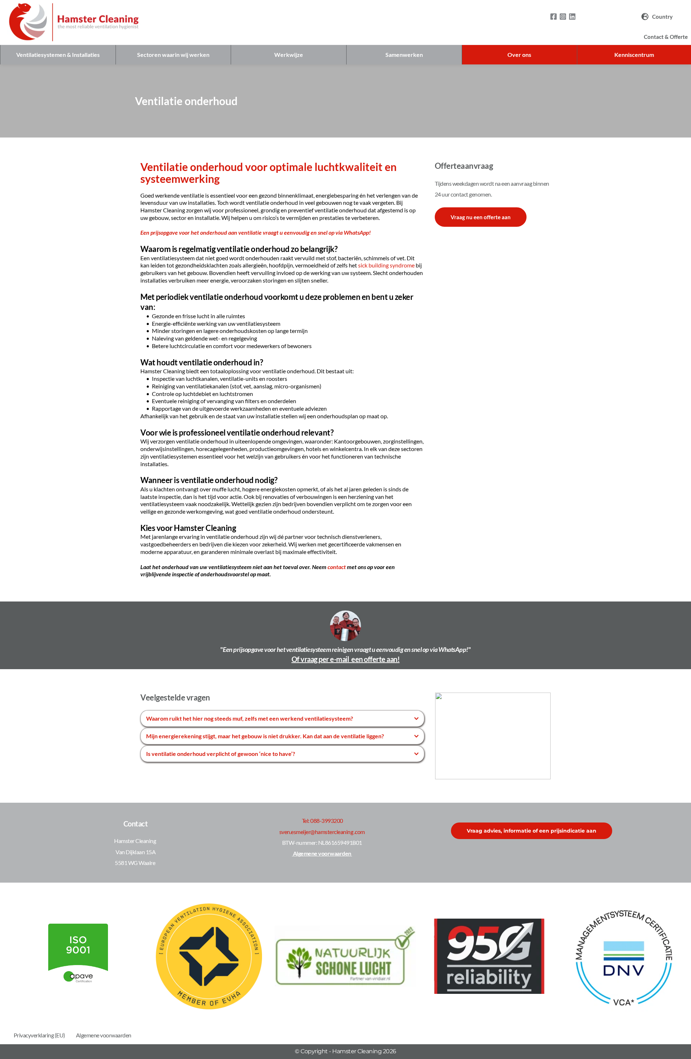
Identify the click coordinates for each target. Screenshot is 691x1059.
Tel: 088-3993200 (322, 820)
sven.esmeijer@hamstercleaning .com (322, 831)
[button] (282, 718)
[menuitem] (657, 17)
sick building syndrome (386, 265)
